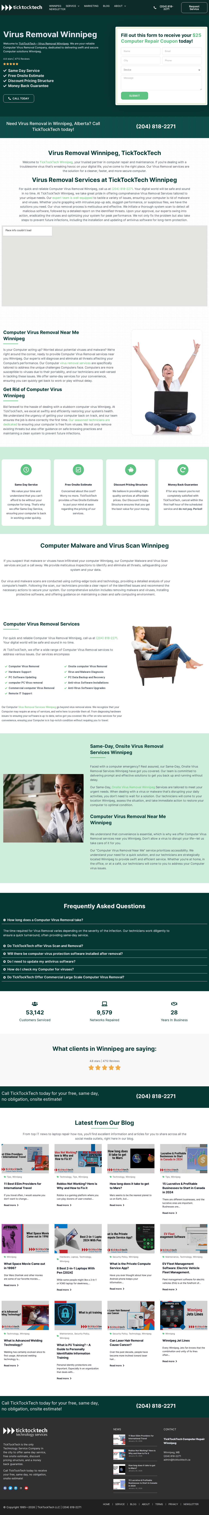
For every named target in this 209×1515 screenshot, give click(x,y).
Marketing (91, 5)
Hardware (65, 1257)
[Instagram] (21, 1488)
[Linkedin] (15, 1488)
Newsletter (57, 9)
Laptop (74, 1257)
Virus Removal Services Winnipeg (37, 707)
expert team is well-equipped (72, 198)
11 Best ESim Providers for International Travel (141, 1437)
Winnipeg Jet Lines (176, 1340)
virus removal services (75, 363)
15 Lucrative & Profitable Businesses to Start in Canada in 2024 (183, 1188)
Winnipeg (55, 5)
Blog (106, 5)
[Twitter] (10, 1488)
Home (106, 1504)
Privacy (173, 1504)
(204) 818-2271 (156, 126)
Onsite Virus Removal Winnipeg (133, 787)
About (118, 5)
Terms (159, 1504)
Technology (66, 1176)
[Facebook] (5, 1488)
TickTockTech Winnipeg (56, 162)
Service (71, 5)
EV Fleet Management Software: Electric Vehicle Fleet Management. (181, 1268)
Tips (9, 1176)
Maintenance (172, 1257)
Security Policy (120, 1257)
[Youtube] (26, 1488)
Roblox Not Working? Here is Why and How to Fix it (142, 1452)
